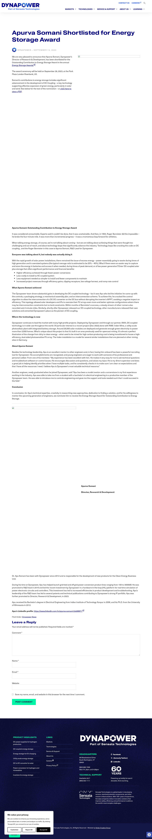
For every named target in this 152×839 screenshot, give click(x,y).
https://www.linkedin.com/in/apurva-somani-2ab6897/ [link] (58, 611)
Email (15, 671)
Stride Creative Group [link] (103, 828)
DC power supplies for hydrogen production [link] (25, 743)
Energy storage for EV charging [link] (24, 753)
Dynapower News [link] (29, 616)
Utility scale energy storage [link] (23, 758)
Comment (17, 632)
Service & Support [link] (106, 9)
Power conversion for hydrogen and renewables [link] (26, 769)
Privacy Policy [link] (51, 765)
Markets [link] (69, 9)
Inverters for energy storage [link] (23, 775)
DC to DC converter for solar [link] (23, 763)
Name (15, 660)
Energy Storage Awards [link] (23, 65)
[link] (149, 834)
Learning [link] (137, 9)
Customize (14, 829)
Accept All (43, 829)
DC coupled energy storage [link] (23, 749)
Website (15, 683)
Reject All (28, 829)
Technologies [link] (85, 9)
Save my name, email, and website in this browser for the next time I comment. (50, 694)
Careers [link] (49, 761)
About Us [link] (124, 9)
